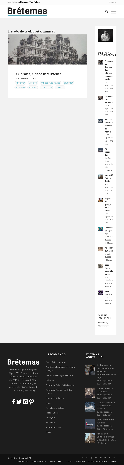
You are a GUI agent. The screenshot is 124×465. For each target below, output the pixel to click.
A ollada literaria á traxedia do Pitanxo (109, 125)
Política (32, 87)
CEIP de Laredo (20, 380)
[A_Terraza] (47, 49)
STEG (48, 432)
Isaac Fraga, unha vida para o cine (109, 271)
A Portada (20, 83)
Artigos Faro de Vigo (50, 83)
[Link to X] (82, 457)
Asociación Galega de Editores (60, 375)
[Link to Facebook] (87, 457)
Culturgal (50, 380)
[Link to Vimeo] (105, 457)
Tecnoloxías (46, 87)
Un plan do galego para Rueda (108, 204)
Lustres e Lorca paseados (109, 99)
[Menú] (112, 11)
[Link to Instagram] (91, 457)
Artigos (33, 83)
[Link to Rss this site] (114, 457)
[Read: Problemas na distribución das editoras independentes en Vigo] (100, 62)
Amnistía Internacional (56, 362)
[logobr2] (27, 11)
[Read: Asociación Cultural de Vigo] (100, 176)
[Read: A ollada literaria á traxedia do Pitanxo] (100, 121)
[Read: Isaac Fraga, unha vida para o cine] (100, 266)
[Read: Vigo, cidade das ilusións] (100, 150)
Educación (68, 83)
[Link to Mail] (109, 457)
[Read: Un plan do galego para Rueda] (100, 200)
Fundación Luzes (53, 427)
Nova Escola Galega (55, 408)
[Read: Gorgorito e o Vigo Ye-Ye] (100, 229)
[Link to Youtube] (100, 457)
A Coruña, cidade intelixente (38, 74)
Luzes (48, 403)
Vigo (60, 87)
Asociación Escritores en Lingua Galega (60, 369)
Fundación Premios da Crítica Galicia (59, 392)
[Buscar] (105, 11)
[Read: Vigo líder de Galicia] (100, 249)
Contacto (112, 2)
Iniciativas (20, 87)
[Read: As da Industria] (100, 292)
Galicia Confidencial (55, 398)
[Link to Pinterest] (96, 457)
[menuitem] (112, 2)
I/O (30, 458)
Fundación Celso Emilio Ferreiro (60, 385)
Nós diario (50, 422)
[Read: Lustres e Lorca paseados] (100, 97)
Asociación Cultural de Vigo (109, 178)
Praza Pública (52, 412)
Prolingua (50, 417)
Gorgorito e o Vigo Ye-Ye (109, 230)
